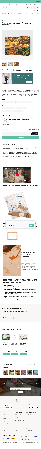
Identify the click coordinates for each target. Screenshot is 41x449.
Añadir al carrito (21, 137)
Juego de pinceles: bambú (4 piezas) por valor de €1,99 (19, 119)
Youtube (37, 364)
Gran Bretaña (30, 430)
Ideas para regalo (5, 423)
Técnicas (3, 414)
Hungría (17, 427)
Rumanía (5, 428)
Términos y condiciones (18, 414)
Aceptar (31, 225)
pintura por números (15, 150)
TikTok (35, 269)
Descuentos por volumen (18, 418)
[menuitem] (3, 14)
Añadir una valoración (7, 317)
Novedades (4, 421)
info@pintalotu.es (8, 407)
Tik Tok (30, 364)
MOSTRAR (37, 1)
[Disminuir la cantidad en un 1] (2, 130)
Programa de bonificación (18, 420)
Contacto (29, 4)
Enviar (20, 392)
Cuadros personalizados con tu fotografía (7, 416)
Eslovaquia (29, 427)
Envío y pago (5, 125)
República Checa (7, 427)
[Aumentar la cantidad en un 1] (7, 130)
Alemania (5, 430)
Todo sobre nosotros (22, 4)
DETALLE (6, 354)
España (17, 430)
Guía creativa (28, 414)
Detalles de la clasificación (17, 26)
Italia (28, 428)
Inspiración (4, 418)
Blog (27, 415)
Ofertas (3, 419)
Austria (5, 431)
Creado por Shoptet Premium (26, 442)
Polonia (17, 428)
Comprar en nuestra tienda (12, 4)
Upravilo (35, 442)
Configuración (10, 225)
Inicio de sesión (23, 10)
